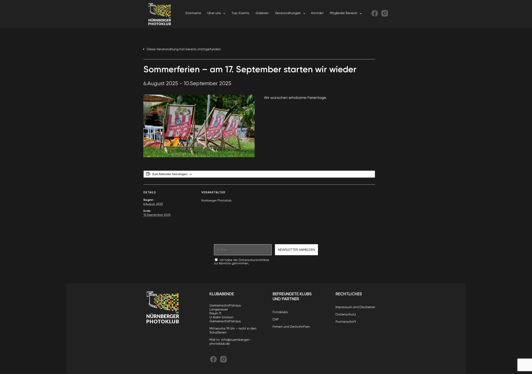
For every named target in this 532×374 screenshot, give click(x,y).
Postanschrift (346, 322)
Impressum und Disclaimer (355, 307)
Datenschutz (346, 314)
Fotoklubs (280, 312)
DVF (276, 319)
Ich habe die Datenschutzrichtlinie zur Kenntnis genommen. (241, 261)
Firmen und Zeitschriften (291, 327)
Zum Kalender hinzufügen (169, 174)
